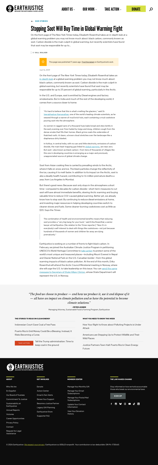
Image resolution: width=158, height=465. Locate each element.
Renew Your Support (45, 399)
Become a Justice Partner (48, 403)
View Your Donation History (76, 412)
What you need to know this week (99, 318)
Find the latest (88, 62)
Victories (10, 414)
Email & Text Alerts (45, 395)
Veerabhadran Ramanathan (56, 114)
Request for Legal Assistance (13, 432)
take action (86, 250)
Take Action (112, 9)
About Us (67, 9)
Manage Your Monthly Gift (78, 386)
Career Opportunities (15, 418)
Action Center (43, 391)
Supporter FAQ (43, 416)
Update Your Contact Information (77, 405)
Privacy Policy (12, 422)
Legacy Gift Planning (46, 407)
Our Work (89, 9)
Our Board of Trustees (15, 395)
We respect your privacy (34, 444)
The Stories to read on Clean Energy (32, 318)
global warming (92, 146)
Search (151, 9)
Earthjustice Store (44, 411)
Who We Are (11, 386)
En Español (11, 391)
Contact (9, 427)
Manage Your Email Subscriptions (76, 392)
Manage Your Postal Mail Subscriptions (78, 398)
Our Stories (41, 21)
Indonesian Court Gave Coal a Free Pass (35, 324)
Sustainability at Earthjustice (13, 404)
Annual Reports (13, 410)
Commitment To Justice (16, 399)
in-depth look (46, 79)
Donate (136, 9)
